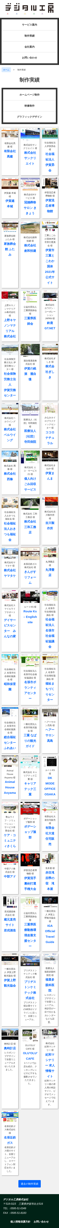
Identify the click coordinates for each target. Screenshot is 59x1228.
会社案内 (30, 46)
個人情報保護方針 (20, 1221)
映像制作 (30, 105)
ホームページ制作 (30, 94)
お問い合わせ (29, 57)
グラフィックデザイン (29, 116)
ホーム (6, 70)
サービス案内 (29, 24)
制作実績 (30, 35)
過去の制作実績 (29, 1183)
